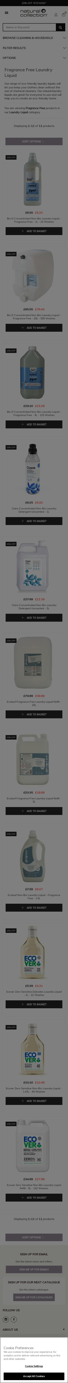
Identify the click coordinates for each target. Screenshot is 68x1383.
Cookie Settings (34, 1366)
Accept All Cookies (34, 1376)
